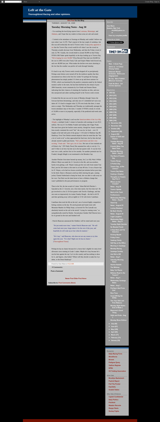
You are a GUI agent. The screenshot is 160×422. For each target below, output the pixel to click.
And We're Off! (115, 254)
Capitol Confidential (116, 397)
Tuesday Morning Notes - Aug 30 (69, 27)
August (114, 134)
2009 (111, 109)
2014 (111, 95)
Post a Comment (57, 271)
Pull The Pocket (114, 384)
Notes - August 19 (116, 214)
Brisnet (111, 360)
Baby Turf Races (116, 270)
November (115, 126)
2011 (111, 104)
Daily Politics (113, 400)
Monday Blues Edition (118, 320)
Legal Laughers (116, 217)
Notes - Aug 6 (115, 257)
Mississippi (91, 31)
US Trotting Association (117, 371)
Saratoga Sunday (116, 251)
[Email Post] (101, 264)
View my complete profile (118, 35)
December (115, 123)
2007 (111, 115)
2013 (111, 98)
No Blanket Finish (116, 227)
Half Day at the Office (118, 243)
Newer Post (69, 278)
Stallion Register (115, 365)
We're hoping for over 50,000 (62, 58)
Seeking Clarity (115, 240)
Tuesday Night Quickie (118, 224)
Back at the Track (116, 192)
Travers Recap (115, 161)
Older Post (78, 278)
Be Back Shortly (116, 211)
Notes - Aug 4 (115, 278)
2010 (111, 107)
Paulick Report (114, 381)
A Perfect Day (115, 164)
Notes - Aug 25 (115, 187)
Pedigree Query (114, 362)
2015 (111, 93)
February (114, 337)
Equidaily (112, 387)
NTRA (111, 368)
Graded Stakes (114, 390)
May (112, 329)
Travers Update (115, 189)
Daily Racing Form (115, 354)
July (113, 324)
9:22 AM (71, 264)
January (114, 340)
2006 (111, 118)
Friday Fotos (115, 237)
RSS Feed (71, 20)
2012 (111, 101)
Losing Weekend (116, 208)
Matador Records (115, 405)
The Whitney (114, 267)
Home (84, 278)
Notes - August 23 (116, 205)
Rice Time (114, 293)
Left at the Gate (39, 10)
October (114, 129)
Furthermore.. (115, 195)
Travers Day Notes (116, 171)
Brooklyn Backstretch (116, 378)
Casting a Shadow (117, 174)
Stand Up (113, 203)
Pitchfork (112, 402)
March (113, 335)
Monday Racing (116, 248)
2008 (111, 112)
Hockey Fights (114, 411)
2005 (111, 120)
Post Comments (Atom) (67, 283)
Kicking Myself (115, 235)
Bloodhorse (113, 357)
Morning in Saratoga (117, 246)
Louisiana (83, 31)
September (115, 131)
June (113, 326)
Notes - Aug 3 (115, 285)
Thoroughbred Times (61, 241)
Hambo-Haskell (115, 265)
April (113, 332)
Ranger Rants (113, 408)
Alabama (54, 34)
